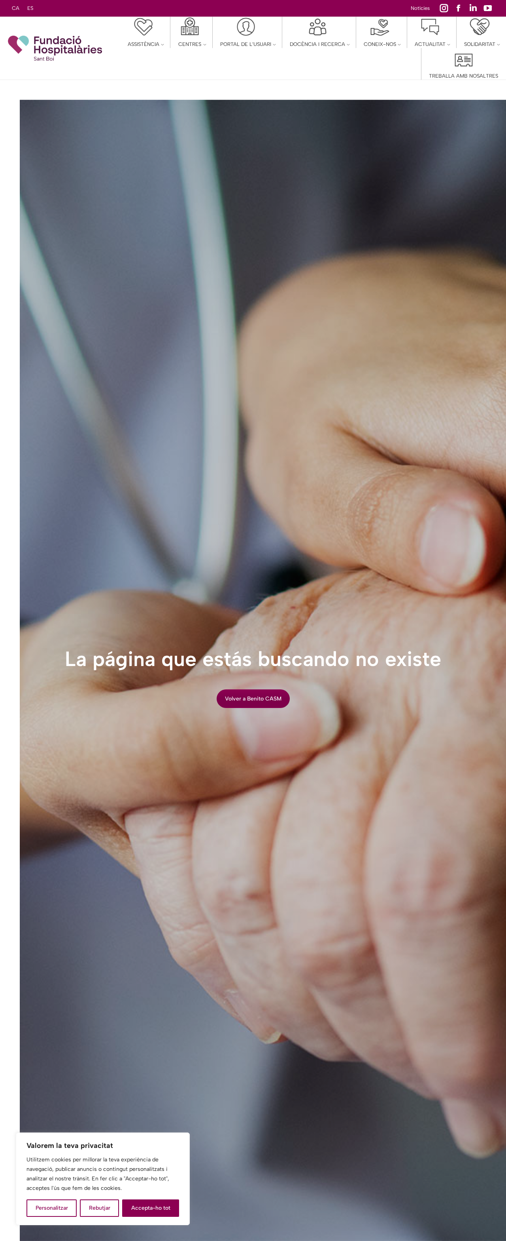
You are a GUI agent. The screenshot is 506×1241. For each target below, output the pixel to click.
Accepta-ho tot (150, 1208)
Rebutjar (99, 1208)
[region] (103, 1179)
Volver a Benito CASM (253, 698)
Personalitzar (52, 1208)
